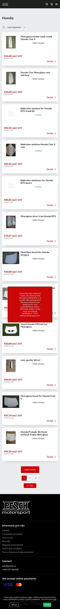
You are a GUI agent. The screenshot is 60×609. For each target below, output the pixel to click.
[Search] (47, 4)
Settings (14, 605)
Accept (47, 605)
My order (6, 541)
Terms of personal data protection (17, 552)
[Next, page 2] (30, 478)
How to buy (7, 537)
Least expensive (14, 27)
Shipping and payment (12, 545)
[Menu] (56, 4)
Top (31, 485)
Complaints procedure (12, 534)
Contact (5, 530)
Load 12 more (30, 469)
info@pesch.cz (9, 566)
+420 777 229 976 (10, 569)
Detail (50, 61)
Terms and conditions (12, 548)
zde (54, 599)
